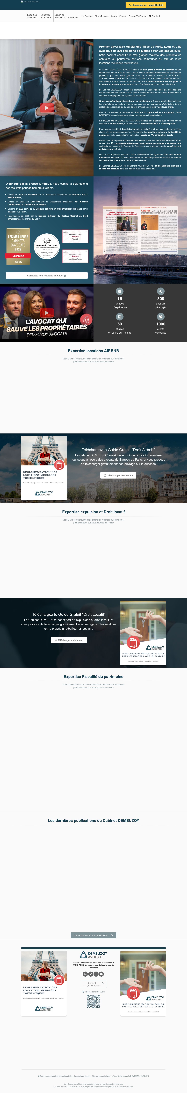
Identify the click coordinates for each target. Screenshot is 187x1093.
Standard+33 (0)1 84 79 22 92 (91, 984)
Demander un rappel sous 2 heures (147, 30)
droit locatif (168, 112)
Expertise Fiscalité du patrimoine (93, 676)
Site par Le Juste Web (101, 1076)
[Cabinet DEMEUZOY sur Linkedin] (85, 974)
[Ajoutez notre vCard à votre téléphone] (93, 1001)
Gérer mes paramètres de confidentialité (56, 1076)
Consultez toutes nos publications (91, 935)
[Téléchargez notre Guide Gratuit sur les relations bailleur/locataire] (143, 633)
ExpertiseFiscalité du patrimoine (66, 16)
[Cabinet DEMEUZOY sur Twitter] (90, 974)
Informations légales (82, 1076)
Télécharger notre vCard (95, 991)
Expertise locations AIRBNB (93, 350)
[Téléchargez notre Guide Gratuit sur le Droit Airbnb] (44, 468)
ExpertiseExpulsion (46, 16)
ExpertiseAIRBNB (32, 16)
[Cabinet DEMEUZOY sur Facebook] (96, 974)
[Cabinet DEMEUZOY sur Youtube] (101, 974)
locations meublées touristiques (118, 63)
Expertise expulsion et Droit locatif (93, 511)
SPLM (170, 157)
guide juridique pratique (166, 165)
